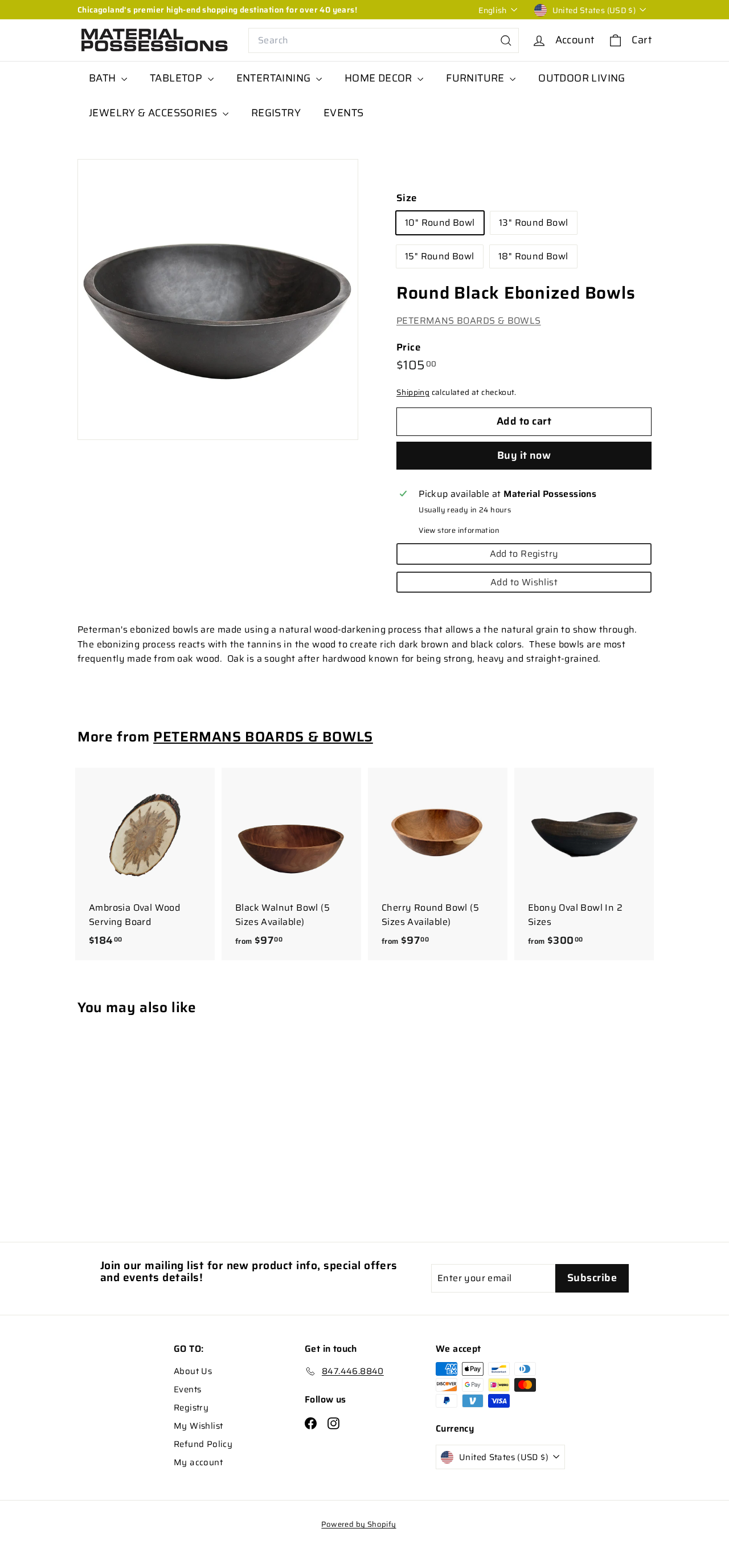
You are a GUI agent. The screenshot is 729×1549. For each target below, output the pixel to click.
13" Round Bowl (533, 223)
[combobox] (383, 40)
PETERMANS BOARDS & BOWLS (468, 321)
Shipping (412, 393)
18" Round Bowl (533, 257)
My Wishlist (198, 1426)
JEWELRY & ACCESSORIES (154, 113)
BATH (103, 78)
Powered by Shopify (358, 1524)
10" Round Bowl (440, 223)
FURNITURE (476, 78)
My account (198, 1462)
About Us (193, 1371)
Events (187, 1389)
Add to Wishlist (524, 582)
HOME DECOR (380, 78)
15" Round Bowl (439, 257)
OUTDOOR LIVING (581, 78)
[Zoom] (218, 299)
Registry (191, 1408)
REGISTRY (276, 113)
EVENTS (343, 113)
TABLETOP (177, 78)
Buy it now (524, 455)
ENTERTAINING (274, 78)
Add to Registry (524, 554)
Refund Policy (203, 1444)
